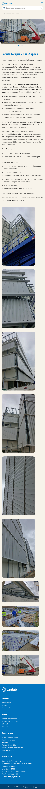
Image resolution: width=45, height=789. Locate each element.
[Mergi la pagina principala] (7, 3)
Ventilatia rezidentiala (10, 721)
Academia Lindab (8, 740)
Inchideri (5, 726)
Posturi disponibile (9, 745)
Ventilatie (5, 705)
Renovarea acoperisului (11, 719)
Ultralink (5, 724)
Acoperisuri (6, 703)
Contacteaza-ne (8, 750)
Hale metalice (7, 708)
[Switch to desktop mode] (26, 786)
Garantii (5, 742)
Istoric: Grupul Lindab (10, 737)
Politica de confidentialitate (12, 748)
